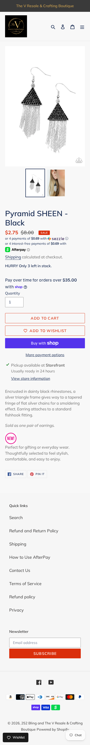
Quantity (12, 293)
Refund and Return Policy (33, 530)
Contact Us (19, 570)
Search (16, 517)
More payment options (45, 354)
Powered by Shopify (53, 729)
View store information (30, 378)
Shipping (13, 256)
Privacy (16, 610)
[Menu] (82, 26)
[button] (36, 238)
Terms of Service (25, 583)
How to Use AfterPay (29, 557)
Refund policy (22, 596)
